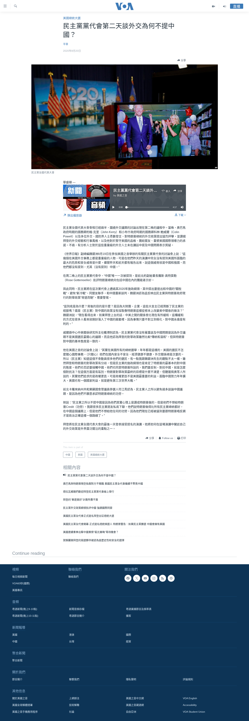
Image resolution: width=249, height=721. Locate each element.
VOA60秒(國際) (21, 583)
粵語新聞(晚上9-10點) (24, 609)
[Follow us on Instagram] (153, 578)
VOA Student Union (194, 711)
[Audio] (224, 6)
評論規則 (188, 679)
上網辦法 (74, 698)
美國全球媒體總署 (22, 705)
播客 (128, 615)
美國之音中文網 (135, 698)
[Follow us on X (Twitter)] (136, 578)
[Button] (181, 60)
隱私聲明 (131, 679)
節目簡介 (17, 679)
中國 (14, 641)
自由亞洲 (131, 711)
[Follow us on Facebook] (127, 578)
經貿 (128, 641)
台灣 (71, 641)
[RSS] (162, 578)
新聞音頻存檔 (76, 609)
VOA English (190, 698)
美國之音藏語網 (135, 705)
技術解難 (74, 705)
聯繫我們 (74, 679)
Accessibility (190, 705)
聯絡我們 (73, 576)
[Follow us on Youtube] (145, 578)
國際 (128, 634)
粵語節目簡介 (76, 615)
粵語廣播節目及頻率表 (138, 609)
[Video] (213, 6)
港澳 (71, 634)
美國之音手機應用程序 (25, 711)
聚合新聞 (17, 660)
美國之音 (122, 195)
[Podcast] (171, 578)
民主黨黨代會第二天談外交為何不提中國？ (148, 190)
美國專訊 (17, 590)
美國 (14, 634)
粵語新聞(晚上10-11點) (25, 615)
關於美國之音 (20, 698)
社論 (71, 711)
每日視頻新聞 (20, 576)
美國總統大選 (72, 18)
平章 (65, 44)
